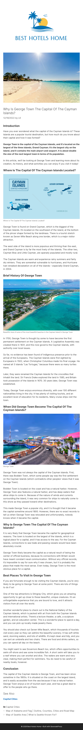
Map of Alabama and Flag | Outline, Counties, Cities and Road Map (40, 711)
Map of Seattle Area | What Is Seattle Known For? (31, 714)
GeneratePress (56, 726)
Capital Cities (10, 699)
